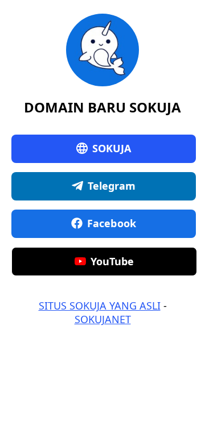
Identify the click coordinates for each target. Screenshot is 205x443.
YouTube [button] (112, 261)
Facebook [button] (111, 223)
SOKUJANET (103, 319)
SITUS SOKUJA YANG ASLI (100, 305)
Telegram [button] (112, 186)
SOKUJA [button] (112, 148)
